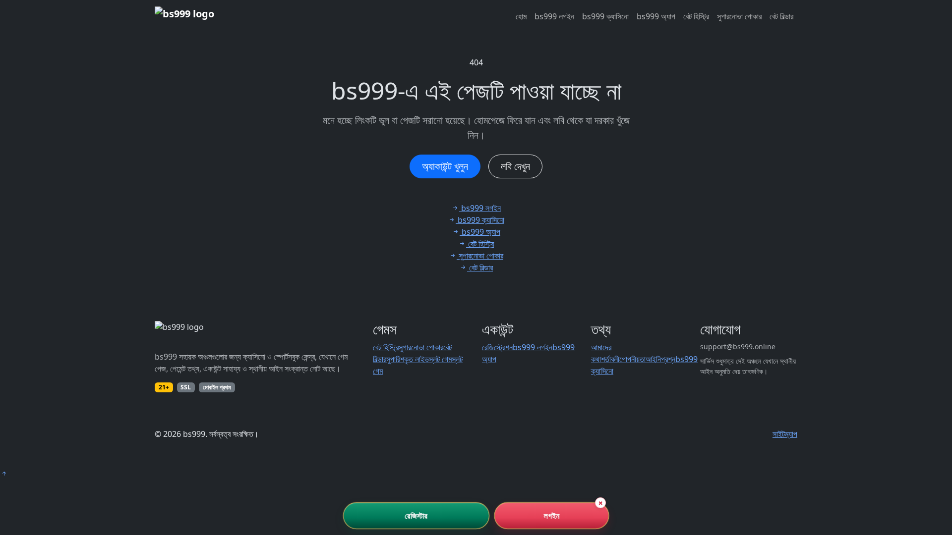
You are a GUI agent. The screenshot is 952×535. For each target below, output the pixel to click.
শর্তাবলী (610, 359)
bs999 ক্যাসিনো (605, 16)
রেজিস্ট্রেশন (497, 347)
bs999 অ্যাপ (656, 16)
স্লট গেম (440, 359)
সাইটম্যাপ (785, 433)
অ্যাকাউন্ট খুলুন (445, 166)
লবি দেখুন (515, 166)
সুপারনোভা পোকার (739, 16)
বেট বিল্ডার (781, 16)
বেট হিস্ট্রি (696, 16)
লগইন (551, 515)
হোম (521, 16)
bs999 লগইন (554, 16)
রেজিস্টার (416, 515)
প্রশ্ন (668, 359)
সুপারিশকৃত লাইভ (407, 359)
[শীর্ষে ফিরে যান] (4, 474)
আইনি (653, 359)
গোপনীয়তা (632, 359)
